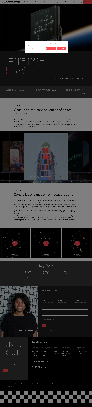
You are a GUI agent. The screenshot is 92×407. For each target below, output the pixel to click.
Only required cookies (50, 48)
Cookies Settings (31, 48)
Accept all (62, 48)
